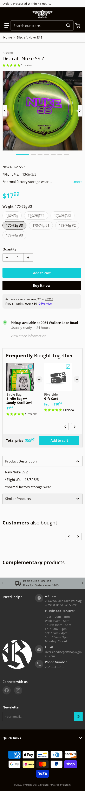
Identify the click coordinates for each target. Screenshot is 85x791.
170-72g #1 (36, 215)
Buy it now (42, 285)
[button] (6, 25)
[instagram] (18, 690)
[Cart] (78, 25)
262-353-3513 (54, 667)
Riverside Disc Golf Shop (35, 784)
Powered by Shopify (60, 784)
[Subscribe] (78, 716)
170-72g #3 (14, 225)
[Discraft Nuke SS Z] (22, 154)
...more (77, 181)
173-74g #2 (67, 225)
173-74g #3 (14, 235)
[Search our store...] (68, 25)
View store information (28, 336)
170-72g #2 (62, 215)
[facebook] (6, 690)
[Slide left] (5, 110)
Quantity (9, 249)
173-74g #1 (40, 225)
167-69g (12, 215)
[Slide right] (80, 110)
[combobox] (42, 25)
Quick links (11, 738)
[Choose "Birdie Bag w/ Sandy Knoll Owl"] (30, 367)
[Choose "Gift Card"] (68, 367)
